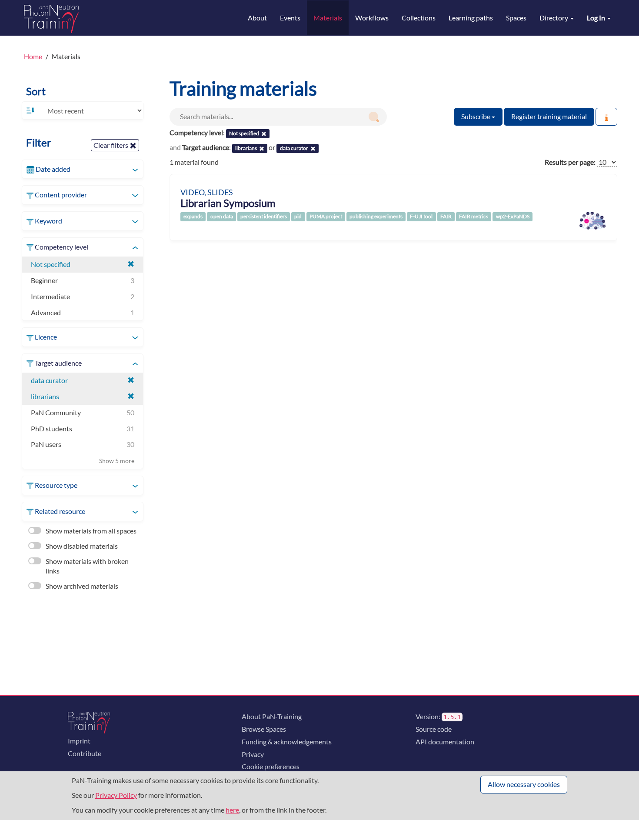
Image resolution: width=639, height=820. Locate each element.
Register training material (549, 116)
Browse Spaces (264, 729)
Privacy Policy (116, 795)
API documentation (445, 741)
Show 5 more (116, 460)
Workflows (372, 17)
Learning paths (471, 17)
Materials (327, 17)
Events (290, 17)
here (232, 810)
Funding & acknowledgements (287, 741)
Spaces (516, 17)
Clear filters (111, 145)
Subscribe (476, 116)
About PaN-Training (272, 716)
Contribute (84, 753)
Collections (419, 17)
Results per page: (570, 162)
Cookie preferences (271, 766)
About (257, 17)
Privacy (253, 754)
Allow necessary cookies (524, 784)
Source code (434, 729)
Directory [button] (554, 17)
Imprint (79, 741)
